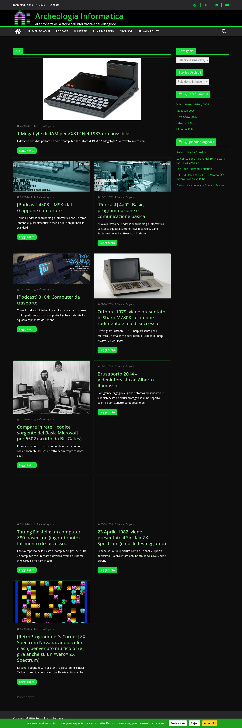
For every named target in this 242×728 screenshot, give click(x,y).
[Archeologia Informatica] (18, 31)
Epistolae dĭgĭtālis (201, 142)
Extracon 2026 (185, 123)
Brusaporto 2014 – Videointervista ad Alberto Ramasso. (126, 380)
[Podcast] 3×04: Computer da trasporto (48, 300)
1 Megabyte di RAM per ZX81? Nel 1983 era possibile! (73, 133)
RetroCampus (198, 94)
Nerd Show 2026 (186, 117)
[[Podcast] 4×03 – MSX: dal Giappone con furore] (51, 176)
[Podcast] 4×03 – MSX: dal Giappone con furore (44, 207)
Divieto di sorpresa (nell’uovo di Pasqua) (200, 185)
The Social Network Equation (194, 169)
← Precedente (24, 697)
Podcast (62, 31)
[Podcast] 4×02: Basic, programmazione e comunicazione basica (121, 210)
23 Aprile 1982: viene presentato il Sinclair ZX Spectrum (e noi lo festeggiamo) (132, 537)
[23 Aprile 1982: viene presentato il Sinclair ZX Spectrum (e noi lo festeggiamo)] (132, 497)
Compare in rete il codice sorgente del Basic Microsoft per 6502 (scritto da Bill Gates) (49, 433)
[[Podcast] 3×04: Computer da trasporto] (51, 268)
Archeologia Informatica (79, 16)
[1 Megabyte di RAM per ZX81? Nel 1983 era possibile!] (92, 89)
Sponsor (126, 31)
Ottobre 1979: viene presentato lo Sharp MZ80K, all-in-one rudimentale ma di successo (131, 317)
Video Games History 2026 (192, 104)
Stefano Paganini (45, 126)
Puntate (80, 31)
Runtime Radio (103, 31)
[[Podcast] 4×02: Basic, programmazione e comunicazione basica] (132, 176)
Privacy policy (149, 31)
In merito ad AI (39, 31)
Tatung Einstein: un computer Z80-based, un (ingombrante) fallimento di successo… (49, 537)
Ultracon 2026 (185, 129)
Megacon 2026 (185, 110)
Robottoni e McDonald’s (191, 152)
